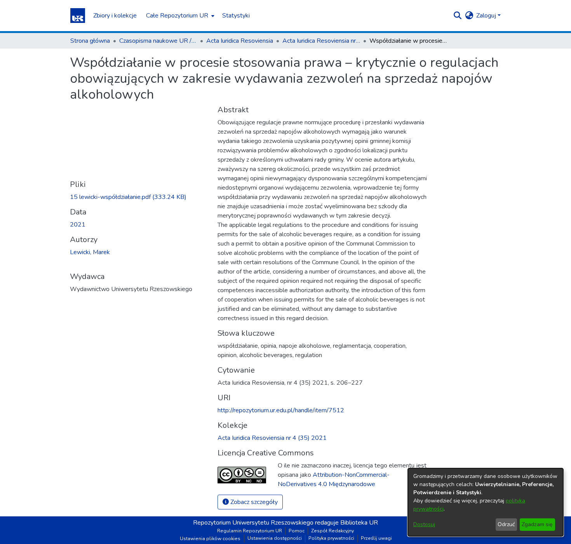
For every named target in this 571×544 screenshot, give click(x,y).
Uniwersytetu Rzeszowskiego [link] (272, 522)
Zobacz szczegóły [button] (253, 502)
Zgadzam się (537, 524)
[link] (128, 197)
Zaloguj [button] (487, 15)
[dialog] (485, 502)
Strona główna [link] (90, 41)
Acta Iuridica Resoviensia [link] (239, 41)
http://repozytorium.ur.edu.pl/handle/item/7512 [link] (281, 410)
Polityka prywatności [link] (331, 538)
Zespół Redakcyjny (332, 531)
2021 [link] (77, 224)
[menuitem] (179, 15)
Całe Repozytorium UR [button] (177, 15)
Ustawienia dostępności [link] (274, 538)
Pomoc (297, 531)
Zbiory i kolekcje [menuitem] (115, 15)
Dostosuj (424, 524)
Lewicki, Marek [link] (90, 252)
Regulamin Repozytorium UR (249, 531)
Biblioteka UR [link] (359, 522)
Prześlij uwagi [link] (376, 538)
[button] (77, 15)
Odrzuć (506, 524)
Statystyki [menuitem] (236, 15)
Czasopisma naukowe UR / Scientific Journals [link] (158, 41)
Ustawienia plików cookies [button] (210, 538)
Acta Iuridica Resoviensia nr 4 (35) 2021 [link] (321, 41)
